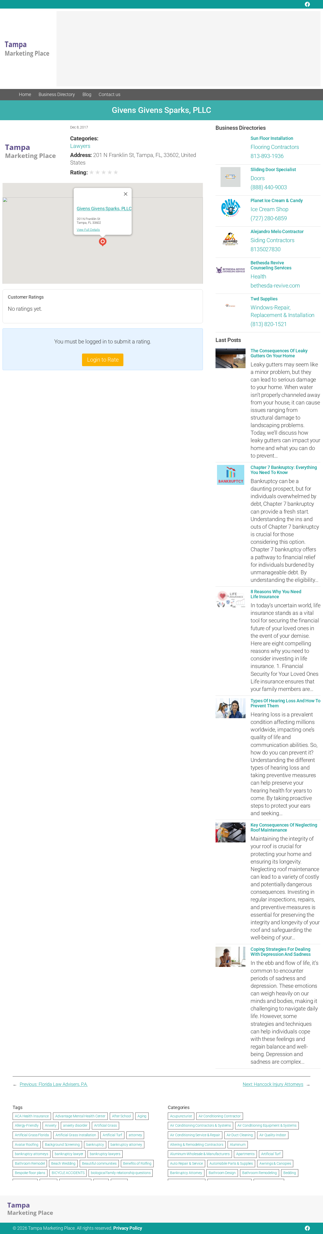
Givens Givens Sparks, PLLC (104, 208)
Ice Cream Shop (269, 209)
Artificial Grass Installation (76, 1135)
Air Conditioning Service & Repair (195, 1135)
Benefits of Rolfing (137, 1163)
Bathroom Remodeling (259, 1173)
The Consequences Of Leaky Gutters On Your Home (279, 353)
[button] (102, 243)
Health (258, 276)
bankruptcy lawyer (69, 1154)
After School (121, 1116)
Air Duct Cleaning (240, 1135)
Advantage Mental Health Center (80, 1116)
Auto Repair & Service (186, 1163)
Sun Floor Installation (272, 138)
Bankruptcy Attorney (186, 1173)
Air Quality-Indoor (272, 1135)
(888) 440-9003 (269, 187)
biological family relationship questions (120, 1173)
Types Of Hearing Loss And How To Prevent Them (285, 703)
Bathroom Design (222, 1173)
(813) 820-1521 (269, 324)
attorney (135, 1135)
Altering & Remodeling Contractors (196, 1145)
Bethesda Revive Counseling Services (271, 265)
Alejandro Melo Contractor (277, 231)
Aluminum (238, 1145)
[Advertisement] (188, 51)
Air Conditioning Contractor (220, 1116)
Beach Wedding (63, 1163)
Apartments (245, 1154)
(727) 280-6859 (269, 218)
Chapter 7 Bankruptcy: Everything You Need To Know (284, 470)
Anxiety (50, 1125)
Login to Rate (103, 360)
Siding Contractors (272, 240)
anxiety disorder (75, 1125)
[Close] (126, 194)
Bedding (289, 1173)
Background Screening (62, 1145)
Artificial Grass (105, 1125)
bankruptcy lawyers (105, 1154)
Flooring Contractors (275, 147)
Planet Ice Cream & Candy (277, 200)
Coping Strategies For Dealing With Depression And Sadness (281, 952)
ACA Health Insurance (32, 1116)
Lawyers (80, 146)
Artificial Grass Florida (32, 1135)
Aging (142, 1116)
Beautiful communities (99, 1163)
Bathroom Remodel (30, 1163)
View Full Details (88, 230)
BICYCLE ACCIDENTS (68, 1173)
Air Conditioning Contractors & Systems (200, 1125)
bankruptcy (95, 1145)
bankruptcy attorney (126, 1145)
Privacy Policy (127, 1228)
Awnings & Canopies (275, 1163)
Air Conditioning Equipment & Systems (266, 1125)
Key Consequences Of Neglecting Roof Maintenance (284, 827)
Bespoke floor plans (30, 1173)
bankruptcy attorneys (31, 1154)
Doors (258, 178)
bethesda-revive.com (275, 285)
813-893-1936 (267, 156)
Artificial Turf (112, 1135)
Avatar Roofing (26, 1145)
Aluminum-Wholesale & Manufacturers (200, 1154)
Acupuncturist (181, 1116)
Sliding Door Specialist (273, 169)
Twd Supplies (264, 298)
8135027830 (266, 249)
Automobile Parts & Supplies (231, 1163)
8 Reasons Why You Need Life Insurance (276, 594)
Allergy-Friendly (26, 1125)
